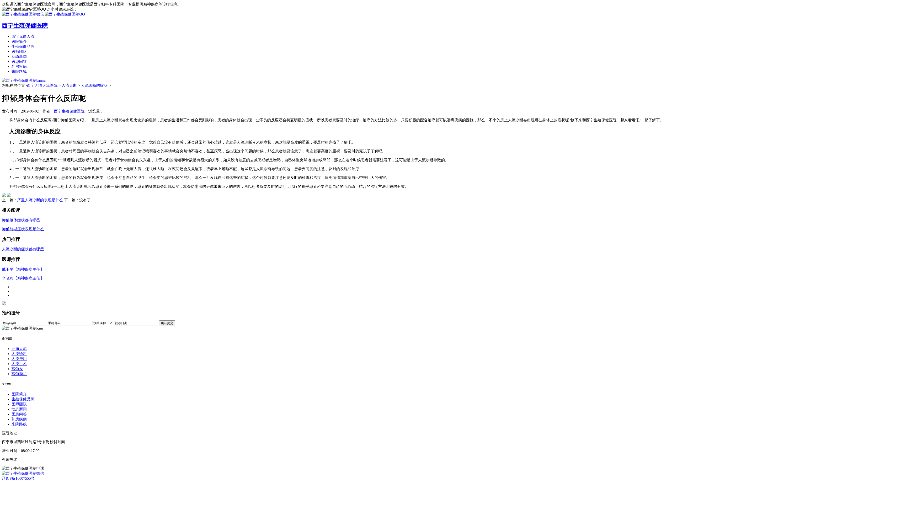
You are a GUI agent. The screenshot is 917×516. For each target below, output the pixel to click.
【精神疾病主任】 (23, 269)
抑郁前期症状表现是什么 (23, 229)
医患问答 (19, 61)
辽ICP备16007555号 (18, 478)
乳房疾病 (19, 66)
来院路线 (19, 72)
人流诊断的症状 (94, 85)
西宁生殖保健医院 (69, 111)
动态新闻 (19, 56)
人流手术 (19, 364)
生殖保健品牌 (22, 46)
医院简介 (19, 41)
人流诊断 (69, 85)
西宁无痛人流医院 (42, 85)
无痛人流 (19, 349)
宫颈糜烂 (19, 374)
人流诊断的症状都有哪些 (23, 249)
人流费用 (19, 359)
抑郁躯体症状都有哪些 (21, 220)
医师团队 (19, 51)
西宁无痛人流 (22, 36)
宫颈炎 (17, 369)
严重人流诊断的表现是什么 (40, 200)
